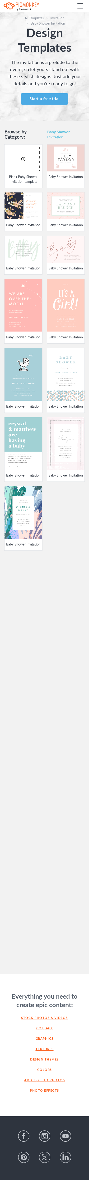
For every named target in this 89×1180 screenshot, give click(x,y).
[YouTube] (65, 1136)
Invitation (57, 18)
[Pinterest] (23, 1157)
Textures (45, 1049)
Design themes (44, 1059)
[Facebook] (23, 1136)
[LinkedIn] (65, 1157)
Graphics (45, 1038)
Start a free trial (44, 99)
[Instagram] (44, 1136)
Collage (44, 1028)
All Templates (34, 18)
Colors (44, 1070)
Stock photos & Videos (44, 1018)
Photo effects (44, 1090)
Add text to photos (44, 1080)
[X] (44, 1157)
